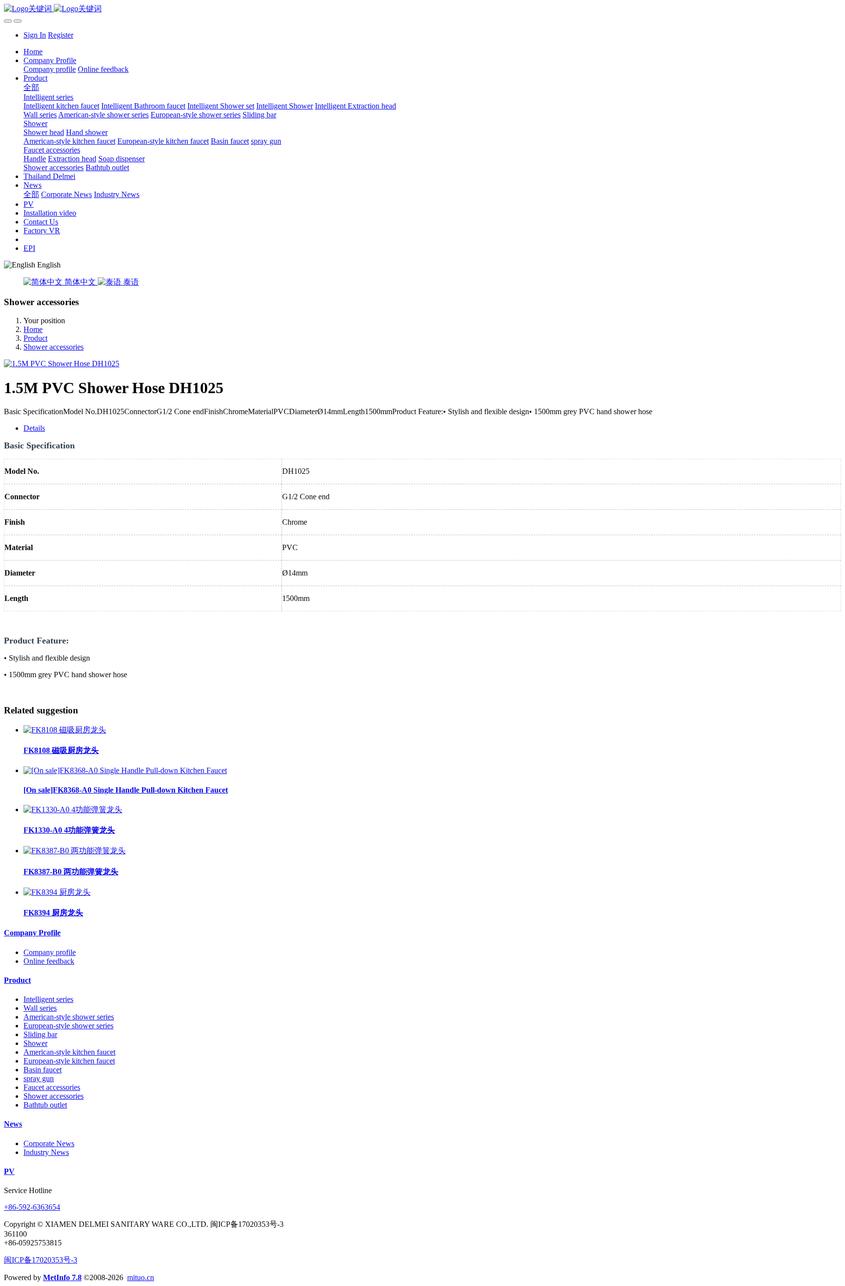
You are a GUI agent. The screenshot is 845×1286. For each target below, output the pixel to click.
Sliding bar (40, 1034)
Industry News (46, 1152)
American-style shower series (68, 1017)
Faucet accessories (51, 1087)
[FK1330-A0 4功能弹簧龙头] (72, 809)
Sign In (34, 35)
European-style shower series (68, 1025)
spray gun (38, 1078)
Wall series (40, 1008)
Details (34, 428)
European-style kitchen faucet (69, 1061)
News (13, 1124)
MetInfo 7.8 (62, 1277)
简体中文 (80, 282)
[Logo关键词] (422, 9)
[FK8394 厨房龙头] (56, 892)
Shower (35, 1043)
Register (60, 35)
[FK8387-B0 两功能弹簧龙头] (74, 850)
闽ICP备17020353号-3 (40, 1260)
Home (33, 51)
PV (9, 1171)
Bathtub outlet (45, 1105)
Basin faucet (42, 1069)
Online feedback (48, 961)
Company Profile (32, 933)
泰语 (130, 282)
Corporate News (48, 1143)
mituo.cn (140, 1277)
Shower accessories (53, 347)
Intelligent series (48, 999)
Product (35, 338)
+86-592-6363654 (32, 1207)
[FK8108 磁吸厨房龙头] (64, 730)
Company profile (49, 952)
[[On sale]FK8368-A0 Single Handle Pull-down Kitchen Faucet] (125, 770)
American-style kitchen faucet (69, 1052)
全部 (31, 87)
